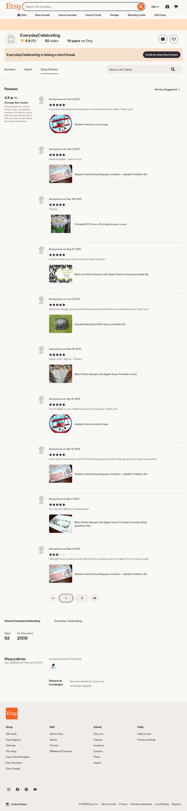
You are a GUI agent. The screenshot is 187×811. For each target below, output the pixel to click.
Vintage (114, 15)
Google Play (45, 781)
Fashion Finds (93, 15)
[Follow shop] (173, 39)
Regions (176, 804)
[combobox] (79, 6)
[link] (53, 598)
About (28, 69)
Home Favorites (68, 15)
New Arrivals (42, 15)
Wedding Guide (137, 15)
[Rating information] (22, 41)
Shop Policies (49, 69)
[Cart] (176, 6)
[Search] (140, 6)
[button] (163, 39)
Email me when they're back (162, 54)
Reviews (10, 69)
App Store (18, 781)
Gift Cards (160, 15)
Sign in (155, 6)
